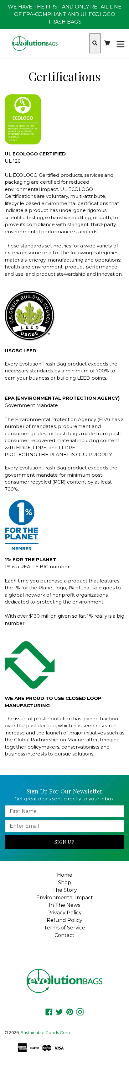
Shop (64, 882)
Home (64, 875)
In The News (64, 905)
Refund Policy (64, 920)
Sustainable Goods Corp (45, 1032)
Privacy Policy (64, 913)
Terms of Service (64, 928)
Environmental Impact (64, 898)
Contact (64, 935)
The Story (64, 890)
